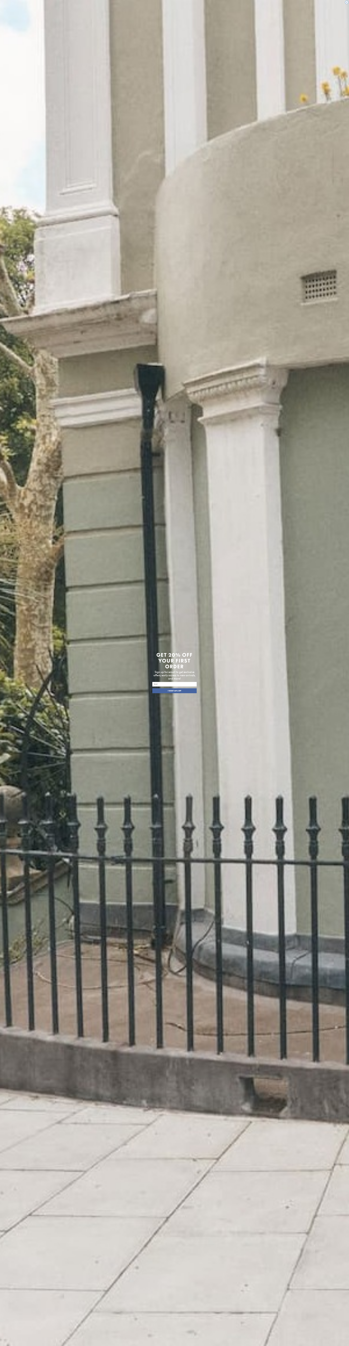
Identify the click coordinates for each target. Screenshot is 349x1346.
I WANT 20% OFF (174, 691)
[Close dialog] (346, 2)
